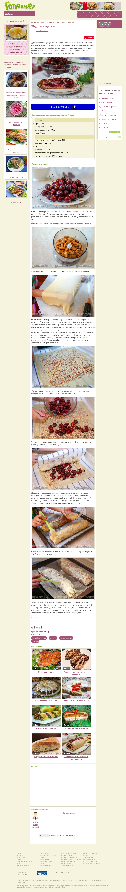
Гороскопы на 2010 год (91, 861)
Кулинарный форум (90, 853)
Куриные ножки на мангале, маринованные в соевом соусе (16, 94)
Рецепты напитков (45, 865)
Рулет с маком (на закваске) (76, 728)
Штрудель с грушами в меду (46, 728)
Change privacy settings (62, 872)
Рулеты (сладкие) (66, 638)
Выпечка (20, 855)
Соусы (41, 863)
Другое (104, 123)
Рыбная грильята (16, 202)
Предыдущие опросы (110, 137)
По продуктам (66, 863)
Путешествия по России (91, 863)
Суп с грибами (106, 102)
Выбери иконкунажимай (35, 823)
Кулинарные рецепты (37, 22)
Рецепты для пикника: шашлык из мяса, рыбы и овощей (15, 64)
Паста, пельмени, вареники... (49, 855)
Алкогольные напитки (68, 853)
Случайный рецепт (67, 865)
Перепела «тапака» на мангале (16, 151)
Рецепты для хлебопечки (69, 857)
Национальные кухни (52, 22)
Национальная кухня (68, 861)
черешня (35, 641)
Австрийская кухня (39, 638)
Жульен (104, 111)
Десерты (42, 857)
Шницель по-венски (46, 672)
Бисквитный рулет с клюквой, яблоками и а (76, 757)
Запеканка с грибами (109, 106)
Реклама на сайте (89, 859)
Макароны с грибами (109, 119)
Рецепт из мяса (22, 857)
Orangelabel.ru (22, 874)
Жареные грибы (107, 98)
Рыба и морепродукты (24, 861)
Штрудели (53, 638)
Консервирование (23, 865)
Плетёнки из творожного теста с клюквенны (76, 673)
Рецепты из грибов (45, 861)
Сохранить (90, 38)
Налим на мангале (16, 177)
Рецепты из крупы (45, 859)
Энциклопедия (88, 857)
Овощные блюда (44, 853)
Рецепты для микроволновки (71, 859)
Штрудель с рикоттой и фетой (46, 756)
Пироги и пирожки (108, 115)
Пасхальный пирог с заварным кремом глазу (46, 701)
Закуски (19, 863)
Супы (19, 859)
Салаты (19, 853)
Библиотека (87, 855)
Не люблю (105, 127)
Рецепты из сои (66, 855)
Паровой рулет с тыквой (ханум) (76, 700)
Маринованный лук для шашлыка (16, 123)
